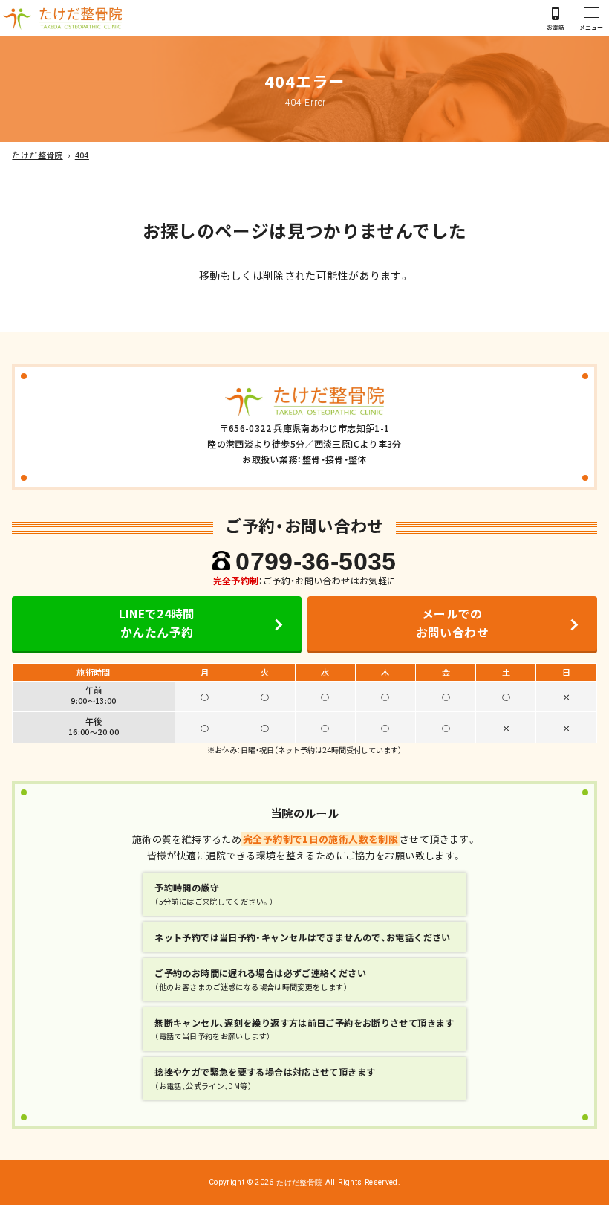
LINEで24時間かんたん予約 (157, 623)
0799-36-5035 (315, 561)
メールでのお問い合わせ (452, 623)
